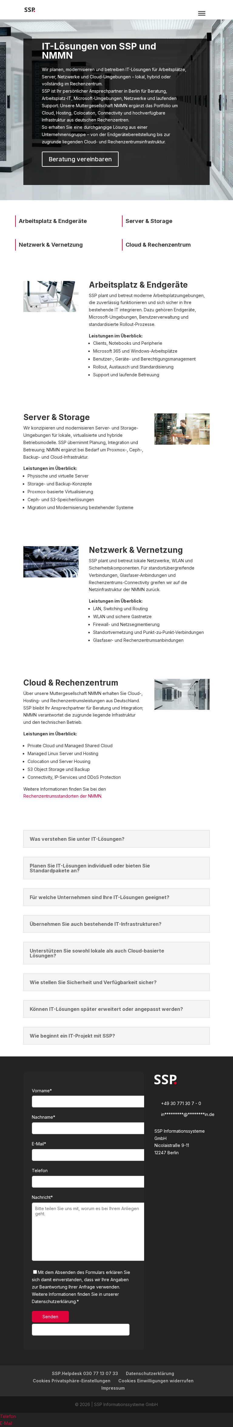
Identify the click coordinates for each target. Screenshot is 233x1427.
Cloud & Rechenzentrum (158, 244)
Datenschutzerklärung (150, 1373)
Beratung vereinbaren (80, 159)
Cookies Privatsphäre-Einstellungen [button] (71, 1380)
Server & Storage (149, 221)
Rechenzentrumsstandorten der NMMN (62, 796)
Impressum (113, 1388)
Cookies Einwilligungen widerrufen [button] (156, 1380)
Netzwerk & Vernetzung (51, 244)
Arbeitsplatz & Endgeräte (53, 221)
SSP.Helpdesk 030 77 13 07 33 (85, 1373)
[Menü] (201, 13)
